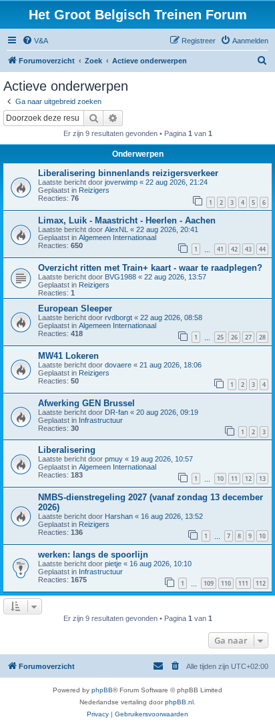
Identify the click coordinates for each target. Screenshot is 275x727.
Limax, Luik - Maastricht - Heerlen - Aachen (127, 220)
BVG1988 (120, 277)
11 (234, 478)
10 (220, 478)
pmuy (114, 459)
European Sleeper (75, 308)
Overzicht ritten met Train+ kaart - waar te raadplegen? (150, 268)
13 (262, 478)
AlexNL (116, 229)
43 (248, 249)
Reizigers (94, 190)
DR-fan (116, 412)
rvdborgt (118, 317)
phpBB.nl (179, 702)
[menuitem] (35, 41)
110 (226, 583)
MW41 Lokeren (68, 356)
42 (234, 249)
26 (234, 337)
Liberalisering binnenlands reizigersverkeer (128, 173)
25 (220, 337)
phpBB (102, 690)
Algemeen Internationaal (117, 237)
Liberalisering (66, 450)
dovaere (118, 365)
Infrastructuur (101, 420)
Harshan (119, 516)
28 (262, 337)
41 (220, 249)
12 (248, 478)
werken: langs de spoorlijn (93, 555)
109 (209, 583)
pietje (113, 564)
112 (261, 583)
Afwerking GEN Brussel (86, 403)
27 (248, 337)
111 (243, 583)
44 (262, 249)
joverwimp (121, 182)
